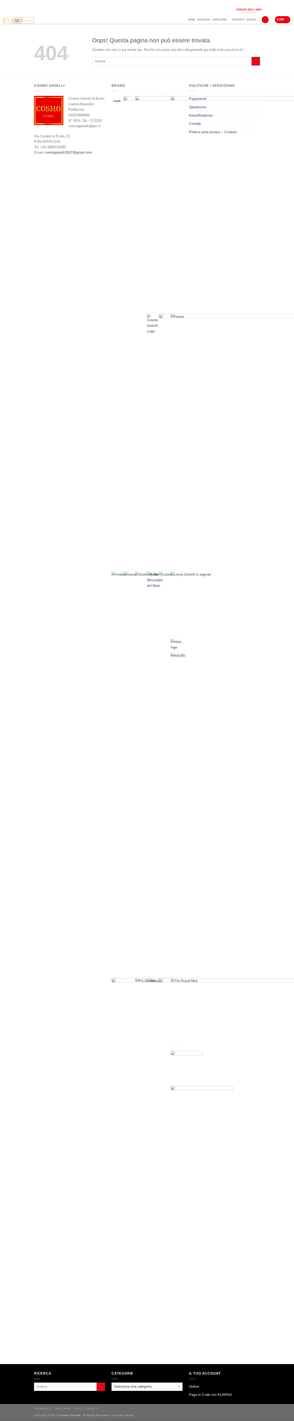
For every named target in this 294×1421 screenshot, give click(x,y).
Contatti (238, 19)
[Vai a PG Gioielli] (146, 989)
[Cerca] (265, 19)
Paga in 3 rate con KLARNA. (211, 1395)
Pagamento (198, 99)
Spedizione (197, 107)
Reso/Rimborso (201, 115)
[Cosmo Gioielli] (25, 20)
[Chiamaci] (281, 9)
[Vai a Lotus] (176, 644)
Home (191, 19)
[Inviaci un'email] (274, 9)
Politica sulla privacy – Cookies (213, 132)
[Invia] (256, 61)
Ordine (194, 1386)
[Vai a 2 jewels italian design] (116, 101)
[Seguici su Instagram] (267, 9)
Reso (78, 1408)
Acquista (203, 19)
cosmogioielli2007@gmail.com (68, 152)
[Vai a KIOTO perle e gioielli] (155, 580)
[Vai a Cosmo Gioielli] (152, 324)
